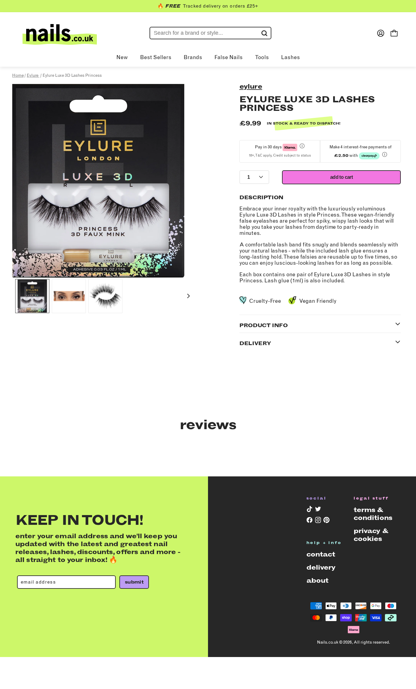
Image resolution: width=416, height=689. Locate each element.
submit (134, 582)
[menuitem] (32, 296)
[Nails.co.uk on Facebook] (308, 521)
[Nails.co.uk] (60, 33)
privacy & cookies (371, 535)
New (122, 57)
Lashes (290, 57)
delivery (321, 567)
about (317, 580)
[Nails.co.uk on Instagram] (317, 521)
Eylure (250, 86)
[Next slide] (188, 296)
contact (320, 554)
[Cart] (394, 33)
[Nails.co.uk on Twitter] (317, 510)
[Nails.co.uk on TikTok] (308, 510)
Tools (262, 57)
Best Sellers (155, 57)
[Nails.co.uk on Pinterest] (325, 521)
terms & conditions (373, 514)
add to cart (341, 177)
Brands (193, 57)
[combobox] (210, 33)
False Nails (228, 57)
